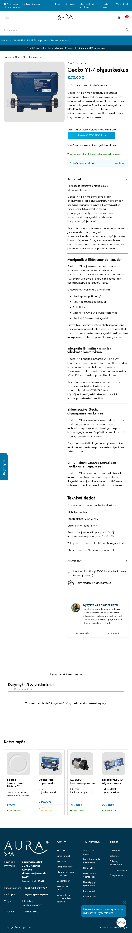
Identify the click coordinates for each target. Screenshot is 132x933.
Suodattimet (63, 880)
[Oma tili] (119, 18)
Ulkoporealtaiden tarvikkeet (66, 874)
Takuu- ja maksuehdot (116, 863)
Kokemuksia (89, 896)
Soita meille (83, 633)
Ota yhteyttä (116, 875)
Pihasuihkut (63, 850)
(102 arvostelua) (97, 48)
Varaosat (62, 861)
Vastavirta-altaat (63, 888)
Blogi (57, 4)
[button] (4, 466)
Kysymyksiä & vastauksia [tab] (66, 674)
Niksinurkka (70, 4)
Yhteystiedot (122, 4)
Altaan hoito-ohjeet (90, 852)
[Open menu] (29, 17)
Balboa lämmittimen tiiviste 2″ (15, 783)
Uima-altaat (63, 855)
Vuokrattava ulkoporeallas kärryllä (64, 898)
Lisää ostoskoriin (92, 135)
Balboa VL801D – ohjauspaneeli (113, 781)
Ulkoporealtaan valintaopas (87, 5)
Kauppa (8, 56)
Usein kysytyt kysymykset (89, 884)
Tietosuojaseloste (118, 870)
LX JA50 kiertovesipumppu (82, 781)
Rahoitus (114, 855)
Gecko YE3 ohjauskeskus (48, 781)
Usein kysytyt (106, 5)
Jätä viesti (113, 633)
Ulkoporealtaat (64, 866)
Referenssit (89, 890)
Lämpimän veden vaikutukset (92, 861)
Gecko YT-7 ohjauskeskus (28, 56)
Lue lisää (119, 163)
